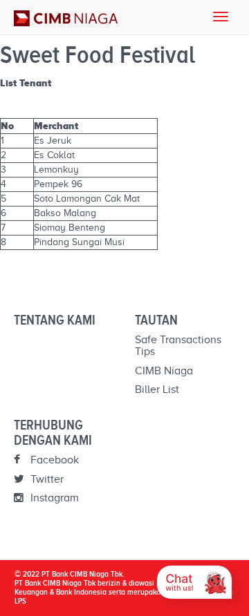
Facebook (53, 460)
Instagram (53, 498)
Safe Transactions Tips (178, 346)
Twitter (46, 479)
